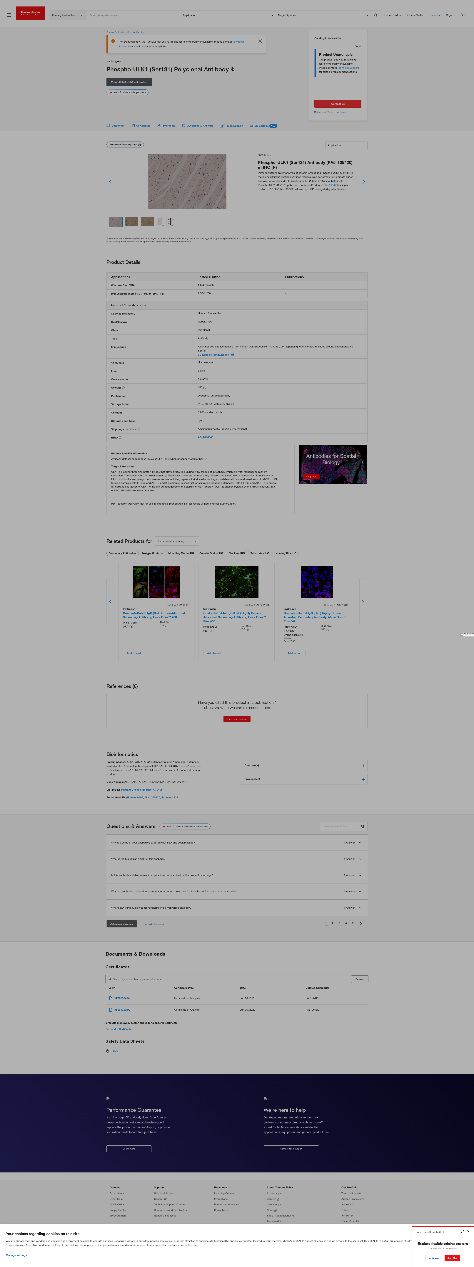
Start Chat (452, 1258)
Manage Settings (16, 1255)
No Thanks (434, 1258)
